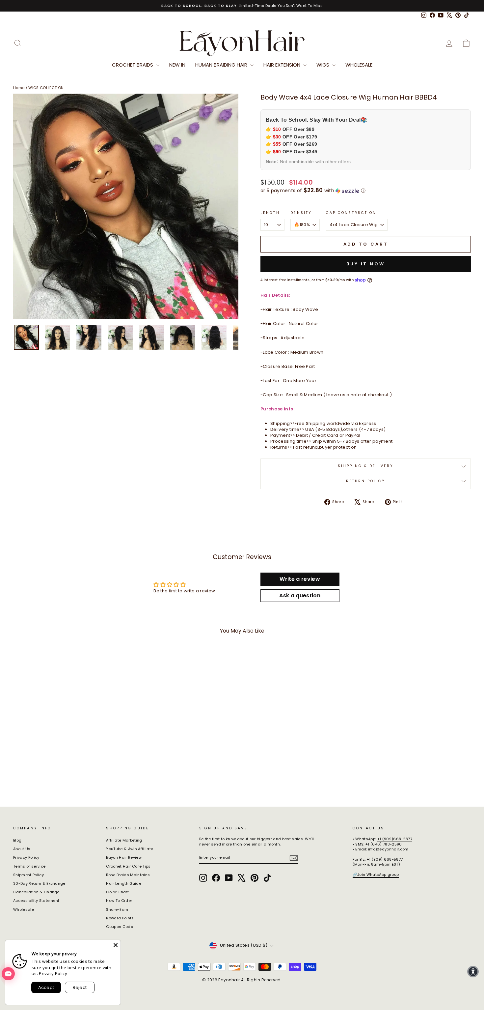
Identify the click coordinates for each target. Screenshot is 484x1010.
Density (301, 213)
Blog (17, 840)
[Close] (115, 945)
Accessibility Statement (36, 900)
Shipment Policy (28, 874)
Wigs (323, 64)
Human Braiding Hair (222, 64)
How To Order (119, 900)
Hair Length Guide (123, 883)
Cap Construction (351, 213)
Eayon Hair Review (124, 857)
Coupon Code (119, 926)
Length (270, 213)
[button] (365, 190)
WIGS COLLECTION (46, 87)
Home (18, 87)
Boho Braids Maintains (128, 874)
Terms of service (29, 866)
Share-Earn (117, 909)
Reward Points (120, 918)
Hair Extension (282, 64)
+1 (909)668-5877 (394, 839)
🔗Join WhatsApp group (376, 874)
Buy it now (365, 264)
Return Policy (366, 481)
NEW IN (177, 64)
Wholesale (358, 64)
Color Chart (117, 892)
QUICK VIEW (67, 752)
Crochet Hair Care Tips (128, 866)
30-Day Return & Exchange (39, 883)
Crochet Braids (133, 64)
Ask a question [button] (299, 595)
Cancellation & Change (36, 892)
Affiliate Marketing (124, 840)
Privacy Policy (26, 857)
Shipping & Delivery (365, 465)
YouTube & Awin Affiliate (129, 848)
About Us (22, 848)
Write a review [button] (300, 579)
